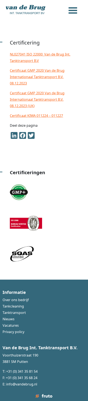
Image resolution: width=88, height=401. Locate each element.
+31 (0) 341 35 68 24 (21, 377)
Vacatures (11, 325)
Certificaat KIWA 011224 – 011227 (36, 115)
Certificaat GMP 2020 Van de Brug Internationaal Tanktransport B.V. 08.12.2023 (37, 77)
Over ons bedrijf (16, 300)
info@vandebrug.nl (21, 384)
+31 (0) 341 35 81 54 (22, 371)
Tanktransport (14, 312)
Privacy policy (13, 331)
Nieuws (9, 319)
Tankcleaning (13, 306)
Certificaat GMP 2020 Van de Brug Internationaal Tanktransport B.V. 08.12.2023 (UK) (37, 99)
